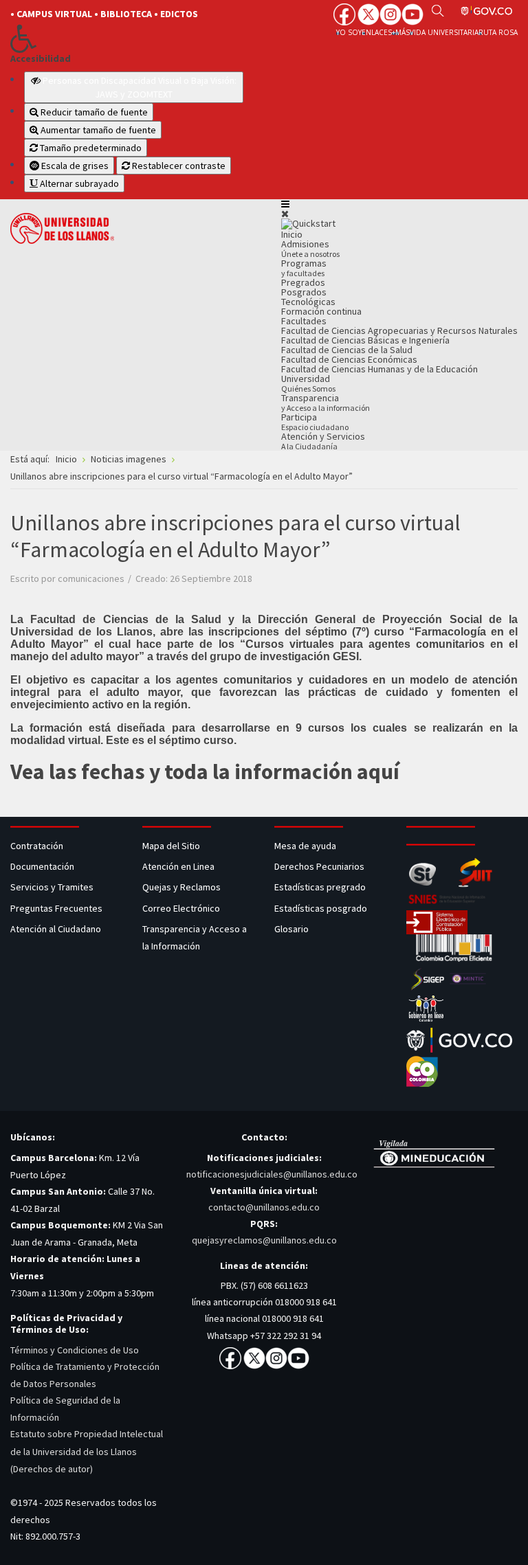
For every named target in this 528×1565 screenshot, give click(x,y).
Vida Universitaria (444, 32)
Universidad (308, 383)
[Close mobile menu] (285, 213)
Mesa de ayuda (305, 846)
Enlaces (377, 32)
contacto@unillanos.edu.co (264, 1207)
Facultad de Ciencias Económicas (349, 359)
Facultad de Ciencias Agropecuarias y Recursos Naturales (399, 330)
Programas (304, 267)
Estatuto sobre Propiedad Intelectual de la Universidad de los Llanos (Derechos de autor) (86, 1451)
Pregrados (303, 282)
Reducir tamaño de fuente (93, 112)
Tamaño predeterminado (90, 148)
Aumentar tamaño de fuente (97, 130)
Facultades (304, 321)
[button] (126, 38)
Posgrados (304, 292)
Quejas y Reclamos (182, 887)
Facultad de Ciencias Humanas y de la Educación (379, 369)
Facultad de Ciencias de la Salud (346, 350)
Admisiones (310, 248)
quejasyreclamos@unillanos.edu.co (264, 1240)
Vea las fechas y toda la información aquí (204, 771)
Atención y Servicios (323, 440)
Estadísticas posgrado (320, 908)
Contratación (37, 846)
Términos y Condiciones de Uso (74, 1350)
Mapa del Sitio (172, 846)
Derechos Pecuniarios (319, 866)
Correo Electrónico (183, 908)
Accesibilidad (40, 59)
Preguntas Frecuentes (56, 908)
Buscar (437, 10)
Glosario (292, 929)
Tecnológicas (308, 301)
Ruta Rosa (498, 32)
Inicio (291, 234)
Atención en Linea (178, 866)
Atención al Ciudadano (55, 929)
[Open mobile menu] (285, 204)
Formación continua (321, 311)
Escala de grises (74, 165)
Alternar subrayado (78, 183)
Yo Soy (349, 32)
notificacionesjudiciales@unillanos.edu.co (272, 1174)
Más (402, 32)
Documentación (42, 866)
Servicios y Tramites (53, 887)
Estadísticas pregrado (320, 887)
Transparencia (325, 402)
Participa (315, 421)
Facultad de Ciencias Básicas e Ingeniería (365, 340)
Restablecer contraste (178, 165)
